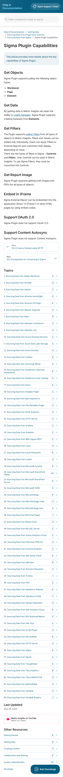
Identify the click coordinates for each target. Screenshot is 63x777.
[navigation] (31, 276)
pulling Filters (33, 134)
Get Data (11, 105)
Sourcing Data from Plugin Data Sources (25, 34)
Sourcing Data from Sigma (19, 37)
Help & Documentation (12, 6)
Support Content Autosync (25, 233)
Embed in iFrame (17, 194)
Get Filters (12, 128)
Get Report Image (18, 175)
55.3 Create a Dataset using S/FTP (27, 246)
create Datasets (22, 115)
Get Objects (13, 73)
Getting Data (33, 32)
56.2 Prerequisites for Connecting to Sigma (26, 258)
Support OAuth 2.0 (19, 217)
